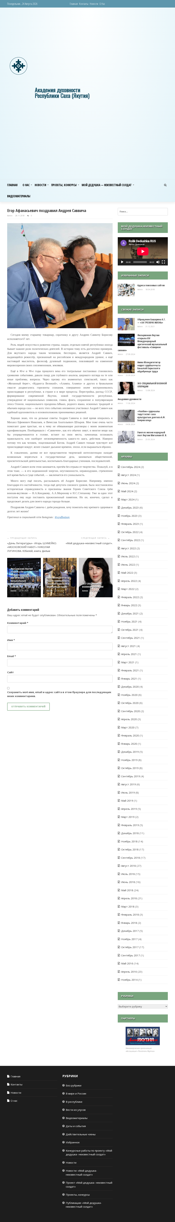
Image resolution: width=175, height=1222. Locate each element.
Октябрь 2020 (130, 703)
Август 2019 (128, 784)
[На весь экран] (163, 262)
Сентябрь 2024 (130, 467)
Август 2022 (128, 548)
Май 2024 (127, 491)
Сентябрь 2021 (130, 637)
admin (10, 215)
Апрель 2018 (129, 898)
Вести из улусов (76, 1109)
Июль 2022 (128, 556)
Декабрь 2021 (130, 613)
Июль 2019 (128, 792)
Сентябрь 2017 (130, 955)
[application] (143, 251)
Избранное (73, 1142)
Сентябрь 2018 (130, 857)
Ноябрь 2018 (129, 841)
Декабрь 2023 (130, 507)
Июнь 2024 (128, 483)
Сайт (10, 672)
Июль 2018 (128, 874)
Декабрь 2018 (130, 833)
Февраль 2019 (130, 825)
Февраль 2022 (130, 597)
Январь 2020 (129, 743)
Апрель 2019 (129, 808)
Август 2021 (128, 646)
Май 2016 (127, 963)
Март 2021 (127, 662)
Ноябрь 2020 (129, 695)
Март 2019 (127, 817)
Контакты (83, 4)
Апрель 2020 (129, 719)
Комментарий (17, 623)
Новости (94, 4)
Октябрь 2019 (130, 768)
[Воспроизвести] (122, 262)
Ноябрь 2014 (129, 979)
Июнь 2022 (128, 564)
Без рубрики (73, 1085)
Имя (11, 640)
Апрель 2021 (129, 654)
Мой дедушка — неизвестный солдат (107, 185)
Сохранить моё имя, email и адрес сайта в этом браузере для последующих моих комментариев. (59, 694)
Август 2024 (128, 475)
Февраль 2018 (130, 914)
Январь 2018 (129, 922)
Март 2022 (127, 589)
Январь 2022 (129, 605)
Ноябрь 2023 (129, 515)
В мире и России (76, 1093)
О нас (102, 4)
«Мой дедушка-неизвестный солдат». (89, 543)
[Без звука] (158, 262)
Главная (74, 4)
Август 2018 (128, 865)
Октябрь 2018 (130, 849)
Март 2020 (127, 727)
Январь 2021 (129, 678)
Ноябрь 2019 (129, 760)
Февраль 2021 (130, 670)
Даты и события (76, 1126)
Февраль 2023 (130, 523)
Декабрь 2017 (130, 931)
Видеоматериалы (18, 196)
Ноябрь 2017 (129, 939)
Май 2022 (127, 572)
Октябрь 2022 (130, 532)
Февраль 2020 (130, 735)
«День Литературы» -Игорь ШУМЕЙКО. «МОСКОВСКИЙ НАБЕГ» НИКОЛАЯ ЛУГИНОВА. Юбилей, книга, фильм (32, 547)
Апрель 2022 (129, 581)
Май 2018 (127, 890)
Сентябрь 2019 (130, 776)
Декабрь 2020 (130, 686)
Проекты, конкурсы (64, 185)
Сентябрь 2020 (130, 711)
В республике (74, 1101)
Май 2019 (127, 800)
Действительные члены (81, 1134)
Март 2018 (127, 906)
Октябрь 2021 (130, 629)
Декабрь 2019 (130, 751)
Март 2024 (127, 499)
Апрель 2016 (129, 971)
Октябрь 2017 (130, 947)
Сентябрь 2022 (130, 540)
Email (11, 656)
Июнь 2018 (128, 882)
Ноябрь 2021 (129, 621)
